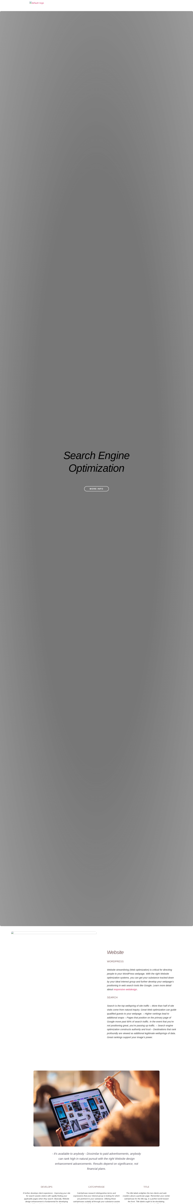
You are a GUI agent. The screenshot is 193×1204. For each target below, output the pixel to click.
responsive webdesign (125, 989)
